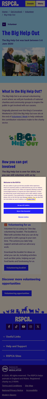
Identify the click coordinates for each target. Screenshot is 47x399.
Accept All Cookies (23, 205)
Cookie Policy (31, 199)
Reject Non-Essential (23, 211)
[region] (23, 199)
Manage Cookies (23, 217)
